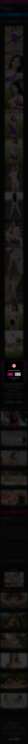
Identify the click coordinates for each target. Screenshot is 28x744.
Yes (10, 374)
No (18, 374)
